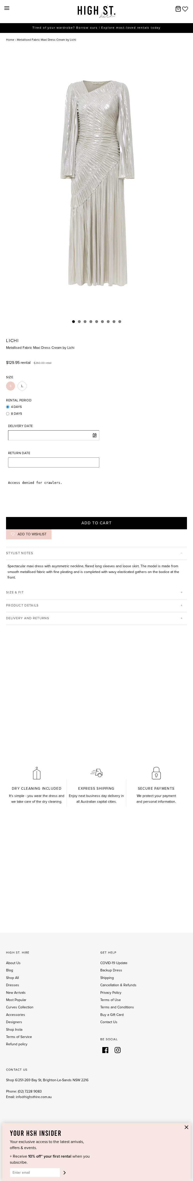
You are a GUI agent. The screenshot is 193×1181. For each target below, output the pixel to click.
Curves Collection (19, 1007)
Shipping (107, 978)
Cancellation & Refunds (118, 985)
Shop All (12, 978)
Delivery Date (20, 426)
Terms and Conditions (117, 1007)
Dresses (12, 985)
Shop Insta (14, 1029)
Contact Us (108, 1022)
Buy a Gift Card (112, 1015)
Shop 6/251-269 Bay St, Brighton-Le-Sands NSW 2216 (47, 1080)
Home (10, 39)
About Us (13, 963)
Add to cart (96, 523)
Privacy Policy (110, 993)
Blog (9, 970)
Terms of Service (19, 1037)
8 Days (16, 413)
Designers (14, 1022)
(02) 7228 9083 (30, 1091)
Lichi (12, 341)
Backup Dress (111, 970)
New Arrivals (16, 993)
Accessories (15, 1015)
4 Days (16, 407)
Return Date (19, 453)
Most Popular (16, 1000)
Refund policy (16, 1044)
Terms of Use (110, 1000)
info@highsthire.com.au (34, 1097)
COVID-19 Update (113, 963)
